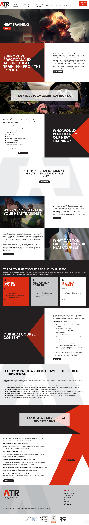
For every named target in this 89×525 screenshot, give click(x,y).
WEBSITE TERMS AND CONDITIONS (24, 508)
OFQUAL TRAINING (15, 5)
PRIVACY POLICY (46, 508)
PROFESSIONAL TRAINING (26, 5)
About (48, 5)
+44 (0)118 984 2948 (69, 493)
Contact (65, 5)
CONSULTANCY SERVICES (39, 5)
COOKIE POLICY (37, 508)
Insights (58, 5)
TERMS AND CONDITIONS (9, 508)
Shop (52, 5)
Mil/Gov (72, 5)
